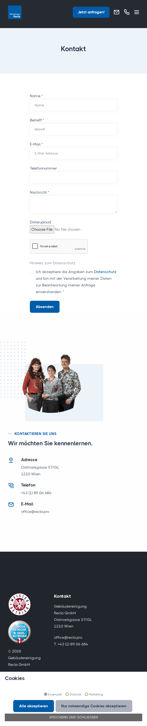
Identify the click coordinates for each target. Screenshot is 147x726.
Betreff (37, 120)
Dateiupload (40, 222)
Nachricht (39, 192)
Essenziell (55, 694)
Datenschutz (105, 271)
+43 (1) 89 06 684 (36, 493)
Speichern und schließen (73, 717)
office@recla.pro (35, 511)
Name (36, 96)
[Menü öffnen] (136, 12)
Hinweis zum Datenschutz (52, 263)
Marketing (96, 694)
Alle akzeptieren (33, 706)
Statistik (75, 694)
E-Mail (36, 144)
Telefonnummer (43, 168)
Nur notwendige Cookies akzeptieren (93, 706)
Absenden (45, 306)
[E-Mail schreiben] (116, 12)
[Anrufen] (126, 12)
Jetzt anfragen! (91, 12)
